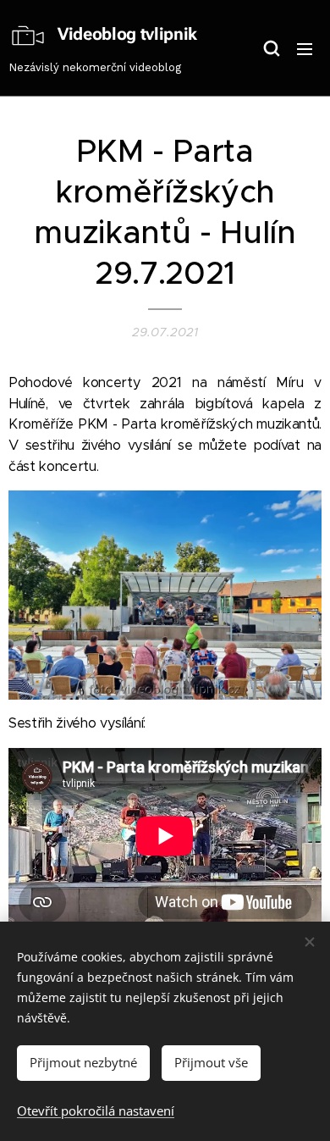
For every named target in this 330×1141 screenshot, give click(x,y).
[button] (271, 48)
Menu (305, 48)
